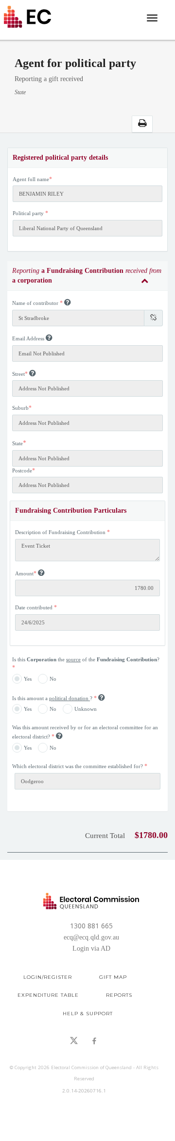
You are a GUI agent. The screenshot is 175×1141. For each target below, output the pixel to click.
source (73, 659)
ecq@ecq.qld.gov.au (91, 937)
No (53, 678)
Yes (28, 678)
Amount (24, 573)
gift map (113, 977)
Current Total (105, 835)
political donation (69, 698)
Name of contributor (35, 303)
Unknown (85, 709)
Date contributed (33, 607)
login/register (47, 977)
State (17, 443)
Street (18, 374)
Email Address (28, 338)
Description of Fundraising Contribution (60, 532)
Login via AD (91, 948)
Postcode (22, 470)
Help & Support (88, 1013)
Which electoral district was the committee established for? (78, 766)
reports (119, 995)
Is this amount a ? (53, 698)
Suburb (20, 408)
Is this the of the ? (85, 659)
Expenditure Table (48, 995)
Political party (28, 213)
